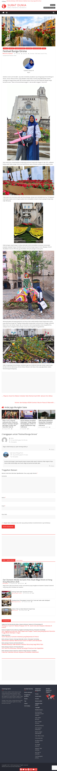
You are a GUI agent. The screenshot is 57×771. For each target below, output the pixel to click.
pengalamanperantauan (8, 55)
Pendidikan (34, 650)
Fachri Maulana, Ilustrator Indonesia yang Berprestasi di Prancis (20, 637)
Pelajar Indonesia (27, 650)
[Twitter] (23, 769)
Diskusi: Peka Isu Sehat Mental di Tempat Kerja (23, 609)
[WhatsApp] (31, 769)
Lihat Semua (19, 560)
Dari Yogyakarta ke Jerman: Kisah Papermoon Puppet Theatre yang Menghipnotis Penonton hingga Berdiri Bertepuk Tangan (28, 632)
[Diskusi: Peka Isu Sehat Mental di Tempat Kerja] (6, 609)
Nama (4, 497)
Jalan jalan (11, 48)
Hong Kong (6, 583)
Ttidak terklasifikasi (6, 635)
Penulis (37, 694)
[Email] (33, 769)
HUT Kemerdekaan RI (38, 624)
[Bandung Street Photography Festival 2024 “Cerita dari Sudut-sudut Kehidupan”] (6, 600)
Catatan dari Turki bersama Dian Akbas (10, 624)
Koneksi (37, 698)
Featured (5, 48)
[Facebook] (21, 769)
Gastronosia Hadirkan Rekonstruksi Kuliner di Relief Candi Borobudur (22, 640)
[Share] (36, 769)
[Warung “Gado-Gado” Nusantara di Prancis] (6, 592)
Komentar (4, 476)
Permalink (14, 442)
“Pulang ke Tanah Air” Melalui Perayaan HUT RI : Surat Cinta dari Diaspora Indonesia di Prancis (27, 626)
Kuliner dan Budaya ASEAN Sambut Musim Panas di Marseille (35, 402)
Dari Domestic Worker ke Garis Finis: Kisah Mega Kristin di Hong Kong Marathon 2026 (27, 581)
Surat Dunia (25, 53)
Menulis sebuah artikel (50, 7)
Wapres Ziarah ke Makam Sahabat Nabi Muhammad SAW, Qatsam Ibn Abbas (27, 396)
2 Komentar (32, 53)
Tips (25, 701)
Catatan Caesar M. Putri (42, 53)
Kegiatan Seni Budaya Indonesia (26, 629)
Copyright (37, 707)
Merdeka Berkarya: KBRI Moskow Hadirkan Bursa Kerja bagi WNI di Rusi (24, 1)
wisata (15, 55)
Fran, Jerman (15, 610)
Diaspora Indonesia (23, 624)
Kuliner (25, 639)
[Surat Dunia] (3, 12)
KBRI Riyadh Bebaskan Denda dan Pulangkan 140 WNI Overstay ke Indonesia (46, 423)
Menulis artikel (38, 701)
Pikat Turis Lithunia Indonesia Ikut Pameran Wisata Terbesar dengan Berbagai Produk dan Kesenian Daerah (10, 424)
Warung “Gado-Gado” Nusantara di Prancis (22, 591)
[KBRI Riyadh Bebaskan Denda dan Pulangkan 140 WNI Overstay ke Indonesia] (46, 411)
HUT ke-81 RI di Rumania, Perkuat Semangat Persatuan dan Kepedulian (22, 648)
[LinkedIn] (26, 769)
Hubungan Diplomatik (19, 639)
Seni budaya (28, 48)
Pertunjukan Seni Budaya (39, 629)
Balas (52, 449)
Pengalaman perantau (19, 48)
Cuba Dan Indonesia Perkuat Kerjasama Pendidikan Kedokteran (20, 652)
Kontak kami (38, 696)
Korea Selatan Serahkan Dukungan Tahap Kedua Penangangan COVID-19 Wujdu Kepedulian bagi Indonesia (28, 424)
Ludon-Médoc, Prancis (17, 593)
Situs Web (4, 514)
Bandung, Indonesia (17, 601)
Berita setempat (5, 639)
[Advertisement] (28, 382)
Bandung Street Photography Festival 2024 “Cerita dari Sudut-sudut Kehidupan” (31, 600)
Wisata (44, 48)
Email (3, 506)
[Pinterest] (28, 769)
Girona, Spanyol (8, 53)
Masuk (53, 5)
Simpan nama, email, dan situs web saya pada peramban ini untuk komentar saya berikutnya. (27, 523)
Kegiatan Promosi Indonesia (12, 629)
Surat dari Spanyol (37, 48)
